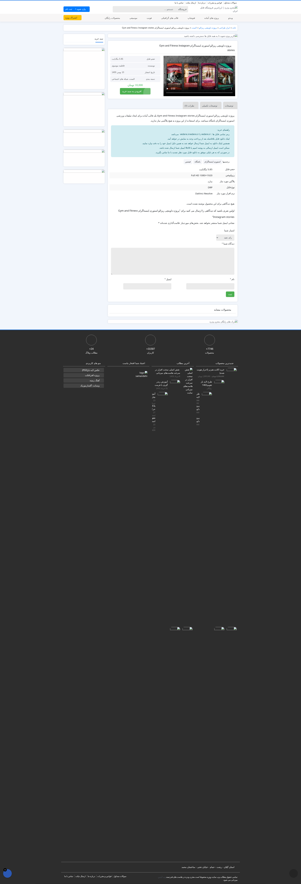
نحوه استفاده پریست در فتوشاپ (153, 419)
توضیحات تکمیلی (209, 105)
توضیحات (229, 105)
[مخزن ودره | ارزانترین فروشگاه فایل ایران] (217, 9)
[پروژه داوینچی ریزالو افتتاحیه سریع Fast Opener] (218, 744)
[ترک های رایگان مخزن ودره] (173, 321)
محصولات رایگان (112, 17)
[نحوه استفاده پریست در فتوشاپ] (174, 744)
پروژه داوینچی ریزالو (208, 28)
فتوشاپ (191, 17)
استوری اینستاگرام (213, 161)
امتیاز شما (229, 230)
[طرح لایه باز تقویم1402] (218, 497)
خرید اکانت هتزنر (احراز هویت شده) (210, 371)
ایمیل (168, 279)
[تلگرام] (65, 3)
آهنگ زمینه (95, 380)
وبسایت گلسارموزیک (90, 385)
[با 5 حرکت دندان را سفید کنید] (186, 744)
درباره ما (202, 2)
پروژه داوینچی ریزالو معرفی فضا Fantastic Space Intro (198, 407)
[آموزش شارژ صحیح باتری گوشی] (161, 509)
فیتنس (188, 161)
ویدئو (230, 17)
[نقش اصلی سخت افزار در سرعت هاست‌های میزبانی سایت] (186, 380)
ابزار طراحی (224, 28)
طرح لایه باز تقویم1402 (206, 383)
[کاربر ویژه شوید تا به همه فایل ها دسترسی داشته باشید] (173, 36)
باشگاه (198, 161)
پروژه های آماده (211, 17)
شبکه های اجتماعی (120, 79)
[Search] (116, 9)
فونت (149, 17)
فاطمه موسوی (118, 66)
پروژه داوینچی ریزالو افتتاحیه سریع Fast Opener (198, 419)
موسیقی (133, 17)
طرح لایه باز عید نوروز (198, 395)
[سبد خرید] (7, 873)
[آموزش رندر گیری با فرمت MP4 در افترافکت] (174, 497)
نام (232, 279)
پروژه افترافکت (92, 375)
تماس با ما (179, 2)
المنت (194, 28)
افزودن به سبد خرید (131, 91)
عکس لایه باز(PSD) (91, 370)
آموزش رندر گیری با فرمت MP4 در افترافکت (161, 383)
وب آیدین (162, 877)
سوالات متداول (230, 2)
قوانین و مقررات (215, 2)
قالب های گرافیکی (169, 17)
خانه (234, 28)
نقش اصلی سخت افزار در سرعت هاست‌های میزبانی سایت (167, 371)
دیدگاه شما (228, 243)
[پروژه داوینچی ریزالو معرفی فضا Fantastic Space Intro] (230, 744)
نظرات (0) (189, 106)
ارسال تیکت (191, 2)
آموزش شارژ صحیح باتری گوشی (153, 395)
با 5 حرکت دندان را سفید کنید (153, 407)
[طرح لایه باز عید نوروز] (206, 509)
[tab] (230, 105)
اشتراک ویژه (71, 17)
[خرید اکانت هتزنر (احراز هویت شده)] (230, 485)
